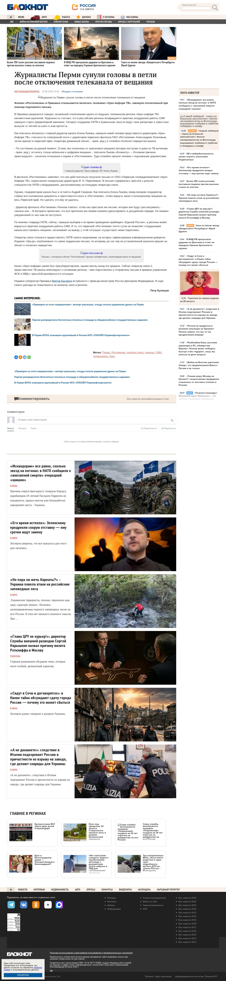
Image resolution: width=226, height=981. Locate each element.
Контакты (112, 901)
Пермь (106, 352)
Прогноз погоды (103, 21)
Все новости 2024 (187, 901)
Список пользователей (154, 898)
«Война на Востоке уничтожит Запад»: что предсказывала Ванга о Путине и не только (199, 365)
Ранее (34, 428)
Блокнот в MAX (61, 21)
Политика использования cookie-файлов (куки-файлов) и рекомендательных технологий (91, 953)
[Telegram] (25, 357)
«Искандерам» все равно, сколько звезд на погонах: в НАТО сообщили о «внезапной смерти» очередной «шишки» (197, 104)
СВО (12, 21)
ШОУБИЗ (86, 17)
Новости (22, 889)
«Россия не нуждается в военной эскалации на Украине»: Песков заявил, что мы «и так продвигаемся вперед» (196, 330)
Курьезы (150, 21)
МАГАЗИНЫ (132, 17)
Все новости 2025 (187, 898)
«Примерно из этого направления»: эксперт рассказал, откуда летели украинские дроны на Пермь (88, 304)
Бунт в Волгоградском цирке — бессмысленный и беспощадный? (45, 859)
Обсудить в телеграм (72, 91)
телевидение (100, 356)
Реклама (111, 898)
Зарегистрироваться (153, 905)
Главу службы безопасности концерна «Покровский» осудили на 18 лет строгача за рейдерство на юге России (153, 831)
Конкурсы (107, 889)
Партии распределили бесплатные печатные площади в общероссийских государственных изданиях (90, 320)
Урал (112, 356)
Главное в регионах (28, 813)
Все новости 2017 (187, 927)
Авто (77, 889)
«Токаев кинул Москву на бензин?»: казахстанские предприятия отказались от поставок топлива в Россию (199, 380)
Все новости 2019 (187, 920)
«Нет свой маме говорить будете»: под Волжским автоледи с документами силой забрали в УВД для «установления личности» (99, 864)
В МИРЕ (13, 486)
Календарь (144, 889)
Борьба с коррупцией (129, 21)
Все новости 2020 (187, 916)
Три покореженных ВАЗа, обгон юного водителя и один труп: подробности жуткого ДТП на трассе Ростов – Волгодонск (153, 863)
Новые (10, 428)
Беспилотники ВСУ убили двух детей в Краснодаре (45, 826)
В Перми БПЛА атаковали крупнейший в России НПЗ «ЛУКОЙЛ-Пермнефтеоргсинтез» (81, 335)
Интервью (39, 889)
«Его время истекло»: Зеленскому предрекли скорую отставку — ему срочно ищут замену (198, 170)
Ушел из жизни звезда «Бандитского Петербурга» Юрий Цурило (199, 228)
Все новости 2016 (187, 931)
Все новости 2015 (187, 934)
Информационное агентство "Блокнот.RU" (196, 976)
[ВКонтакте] (16, 357)
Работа (66, 17)
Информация (114, 909)
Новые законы (81, 21)
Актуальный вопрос (27, 91)
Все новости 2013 (187, 942)
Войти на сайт (150, 901)
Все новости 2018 (187, 923)
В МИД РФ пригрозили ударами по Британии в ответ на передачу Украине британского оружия (196, 244)
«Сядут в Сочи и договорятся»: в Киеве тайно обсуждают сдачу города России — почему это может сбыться (198, 260)
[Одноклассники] (20, 357)
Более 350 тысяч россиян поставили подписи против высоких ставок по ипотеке (199, 184)
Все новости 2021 (187, 912)
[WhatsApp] (29, 357)
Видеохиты (125, 889)
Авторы (111, 905)
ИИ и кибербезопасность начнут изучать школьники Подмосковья (196, 156)
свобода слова (134, 352)
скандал (149, 352)
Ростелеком (118, 352)
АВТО (44, 17)
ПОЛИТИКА (15, 656)
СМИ (158, 352)
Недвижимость (60, 889)
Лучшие (22, 428)
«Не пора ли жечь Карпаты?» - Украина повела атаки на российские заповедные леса (199, 198)
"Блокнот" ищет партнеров (158, 976)
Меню (21, 17)
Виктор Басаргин (62, 281)
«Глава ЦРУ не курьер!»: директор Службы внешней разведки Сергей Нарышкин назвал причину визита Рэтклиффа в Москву (199, 213)
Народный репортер (168, 889)
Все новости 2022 (187, 909)
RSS (145, 909)
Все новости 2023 (187, 905)
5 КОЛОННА (108, 17)
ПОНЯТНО (23, 975)
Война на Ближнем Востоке (34, 21)
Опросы (91, 889)
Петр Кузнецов (159, 290)
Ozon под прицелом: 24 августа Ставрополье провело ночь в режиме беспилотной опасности (97, 831)
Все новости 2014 (187, 938)
